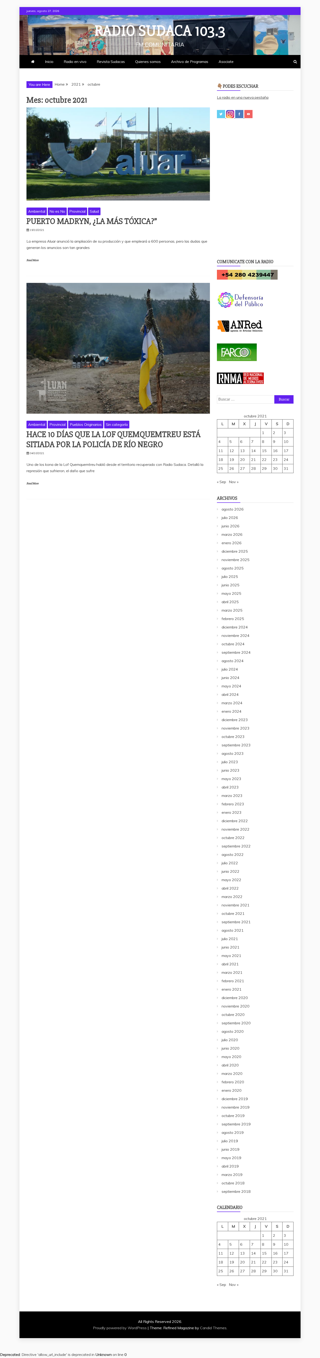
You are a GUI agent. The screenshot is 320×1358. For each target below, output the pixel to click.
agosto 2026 (233, 509)
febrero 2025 (233, 618)
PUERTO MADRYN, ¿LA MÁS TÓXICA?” (91, 221)
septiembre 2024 (236, 652)
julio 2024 (230, 669)
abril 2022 (230, 888)
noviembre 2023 (235, 728)
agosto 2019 (233, 1132)
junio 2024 (230, 677)
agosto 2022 (233, 854)
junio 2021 (230, 947)
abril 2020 (230, 1065)
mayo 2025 (231, 593)
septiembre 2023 (236, 745)
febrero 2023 (233, 804)
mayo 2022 (231, 879)
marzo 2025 (232, 610)
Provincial (77, 211)
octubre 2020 (233, 1014)
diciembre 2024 (235, 627)
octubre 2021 (233, 913)
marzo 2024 (232, 703)
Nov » (233, 481)
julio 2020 (230, 1039)
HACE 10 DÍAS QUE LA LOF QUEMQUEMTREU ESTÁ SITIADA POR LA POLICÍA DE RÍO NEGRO (113, 439)
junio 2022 (230, 871)
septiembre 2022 (236, 846)
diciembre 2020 (235, 997)
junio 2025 (230, 585)
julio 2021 (230, 938)
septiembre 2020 (236, 1023)
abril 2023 (230, 787)
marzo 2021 (232, 972)
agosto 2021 (233, 930)
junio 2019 (230, 1149)
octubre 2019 (233, 1115)
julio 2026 (230, 517)
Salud (94, 211)
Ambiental (36, 211)
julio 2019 (230, 1141)
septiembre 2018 (236, 1191)
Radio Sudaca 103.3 (160, 31)
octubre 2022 (233, 837)
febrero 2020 (233, 1082)
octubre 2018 (233, 1183)
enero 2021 (232, 989)
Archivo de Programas (189, 61)
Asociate (226, 61)
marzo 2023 (232, 795)
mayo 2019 (231, 1157)
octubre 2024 (233, 644)
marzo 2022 (232, 896)
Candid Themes (213, 1327)
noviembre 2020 (235, 1006)
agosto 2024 (233, 660)
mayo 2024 (231, 686)
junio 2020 (230, 1048)
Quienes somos (148, 61)
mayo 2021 (231, 955)
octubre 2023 (233, 736)
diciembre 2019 (235, 1098)
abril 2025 (230, 601)
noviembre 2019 (235, 1107)
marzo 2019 (232, 1174)
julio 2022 (230, 863)
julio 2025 (230, 576)
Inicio (49, 61)
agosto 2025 (233, 568)
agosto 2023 (233, 753)
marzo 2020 (232, 1073)
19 (231, 459)
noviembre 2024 (235, 635)
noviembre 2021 (235, 905)
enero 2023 (232, 812)
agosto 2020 (233, 1031)
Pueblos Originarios (86, 424)
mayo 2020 (231, 1056)
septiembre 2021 (236, 922)
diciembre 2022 (235, 820)
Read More (32, 260)
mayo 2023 (231, 778)
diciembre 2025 (235, 551)
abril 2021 (230, 964)
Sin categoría (117, 424)
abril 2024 (230, 694)
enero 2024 (232, 711)
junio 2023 (230, 770)
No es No (57, 211)
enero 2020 (232, 1090)
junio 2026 (230, 526)
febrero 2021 (233, 980)
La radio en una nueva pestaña (242, 97)
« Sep (221, 481)
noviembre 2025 (235, 559)
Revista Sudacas (111, 61)
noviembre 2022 (235, 829)
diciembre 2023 (235, 719)
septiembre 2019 (236, 1124)
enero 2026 (232, 542)
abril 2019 (230, 1166)
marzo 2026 (232, 534)
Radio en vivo (75, 61)
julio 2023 (230, 761)
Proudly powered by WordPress (120, 1327)
